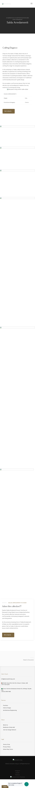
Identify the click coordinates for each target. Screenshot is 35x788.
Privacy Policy (7, 746)
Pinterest (17, 774)
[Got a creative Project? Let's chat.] (26, 784)
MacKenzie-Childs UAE (9, 727)
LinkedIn (17, 772)
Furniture (5, 705)
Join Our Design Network (9, 729)
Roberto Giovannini (28, 660)
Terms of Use (6, 744)
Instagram (17, 770)
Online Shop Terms (8, 749)
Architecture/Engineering (10, 710)
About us (5, 725)
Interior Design (7, 707)
